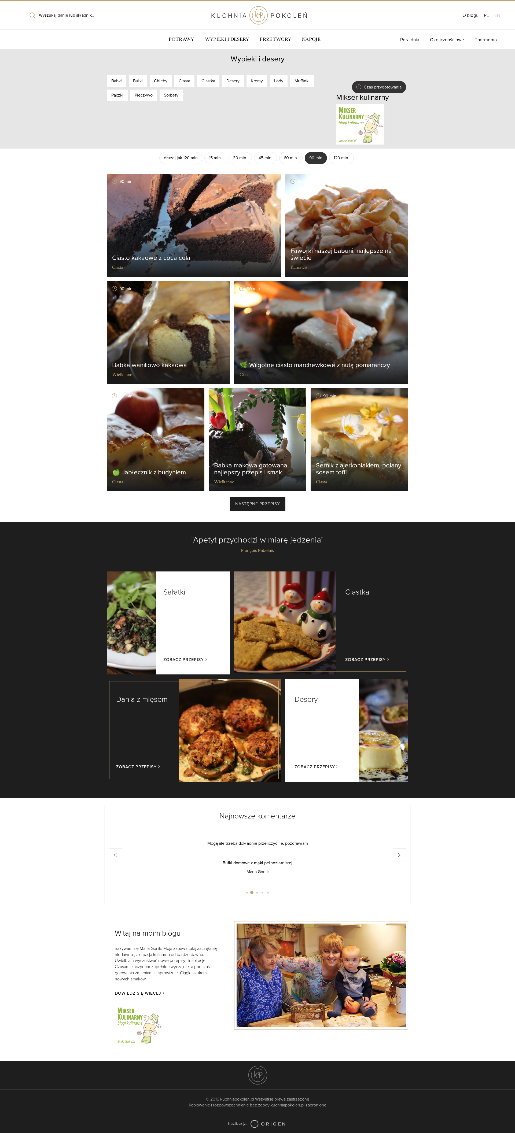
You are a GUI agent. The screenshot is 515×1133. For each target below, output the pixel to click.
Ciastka (208, 81)
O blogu (470, 15)
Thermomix (486, 40)
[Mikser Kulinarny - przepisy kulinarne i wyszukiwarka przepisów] (139, 1024)
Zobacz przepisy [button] (183, 659)
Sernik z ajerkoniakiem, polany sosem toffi (358, 469)
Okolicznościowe (447, 40)
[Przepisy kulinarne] (360, 124)
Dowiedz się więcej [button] (138, 993)
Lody (278, 81)
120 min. (341, 158)
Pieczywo (144, 95)
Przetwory (275, 39)
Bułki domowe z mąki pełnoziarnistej (257, 863)
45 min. (266, 158)
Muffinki (302, 81)
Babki (116, 81)
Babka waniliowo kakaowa (149, 365)
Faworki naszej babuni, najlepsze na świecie (341, 254)
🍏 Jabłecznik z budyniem (149, 472)
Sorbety (171, 95)
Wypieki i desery (227, 39)
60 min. (291, 158)
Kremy (257, 81)
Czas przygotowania (383, 87)
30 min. (240, 158)
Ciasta (184, 81)
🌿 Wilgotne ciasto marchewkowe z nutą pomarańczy (315, 365)
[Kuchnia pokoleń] (257, 13)
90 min (315, 158)
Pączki (117, 95)
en (497, 15)
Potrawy (181, 39)
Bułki (138, 81)
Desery (233, 81)
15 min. (215, 158)
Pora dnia (409, 40)
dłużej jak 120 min (181, 158)
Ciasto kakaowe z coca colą (151, 258)
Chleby (160, 81)
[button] (115, 855)
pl (486, 15)
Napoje (311, 39)
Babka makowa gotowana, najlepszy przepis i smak (251, 469)
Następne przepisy (257, 504)
